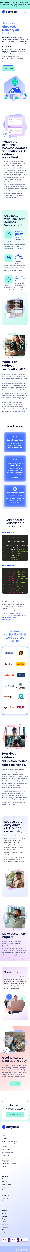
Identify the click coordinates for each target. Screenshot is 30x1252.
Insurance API (6, 1155)
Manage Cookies (19, 1248)
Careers (4, 1216)
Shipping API (22, 411)
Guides (4, 1179)
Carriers (4, 1138)
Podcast (4, 1221)
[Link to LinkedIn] (16, 1250)
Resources (5, 1224)
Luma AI (4, 1158)
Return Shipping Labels (8, 1144)
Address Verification (8, 1152)
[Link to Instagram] (19, 1250)
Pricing (4, 1136)
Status (4, 1190)
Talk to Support (6, 1198)
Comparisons (6, 1227)
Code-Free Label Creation (9, 1141)
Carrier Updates (6, 1187)
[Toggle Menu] (25, 12)
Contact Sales (6, 1201)
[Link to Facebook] (21, 1250)
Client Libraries (6, 1184)
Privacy (4, 1230)
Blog (3, 1219)
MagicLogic (5, 1161)
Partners (4, 1166)
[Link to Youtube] (24, 1250)
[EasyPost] (12, 11)
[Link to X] (26, 1250)
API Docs (4, 1181)
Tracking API (5, 1149)
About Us (4, 1213)
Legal (3, 1232)
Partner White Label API (9, 1163)
